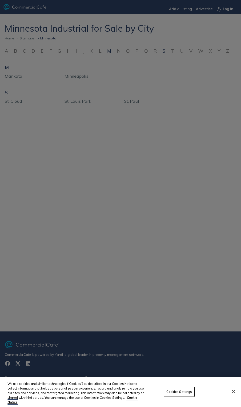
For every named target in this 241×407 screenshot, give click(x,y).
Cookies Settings (179, 392)
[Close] (233, 391)
